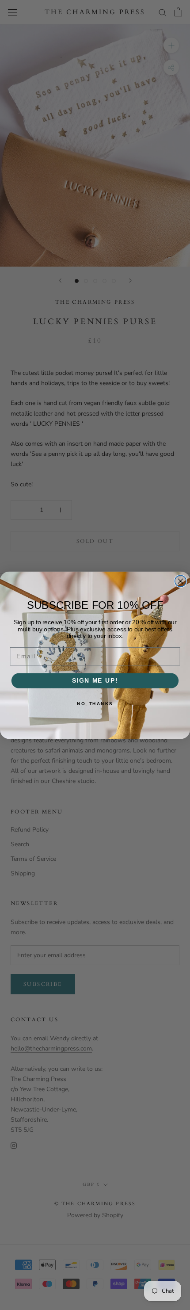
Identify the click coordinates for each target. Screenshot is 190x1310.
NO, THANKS (95, 703)
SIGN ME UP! (95, 680)
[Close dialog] (180, 581)
